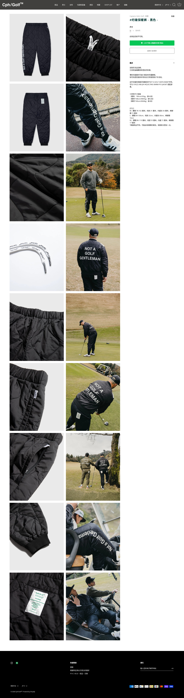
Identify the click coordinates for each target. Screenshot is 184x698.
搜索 (71, 667)
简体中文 (158, 5)
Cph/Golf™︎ (18, 692)
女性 (71, 5)
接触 (125, 5)
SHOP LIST (108, 5)
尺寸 (131, 27)
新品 (56, 5)
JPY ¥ (167, 5)
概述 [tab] (131, 63)
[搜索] (174, 4)
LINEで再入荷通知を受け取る (153, 43)
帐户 (118, 5)
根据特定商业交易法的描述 (79, 670)
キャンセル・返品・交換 (79, 673)
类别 (91, 5)
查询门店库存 (152, 51)
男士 (63, 5)
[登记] (172, 668)
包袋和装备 (81, 5)
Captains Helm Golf (137, 16)
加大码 (137, 30)
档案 (98, 5)
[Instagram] (12, 663)
